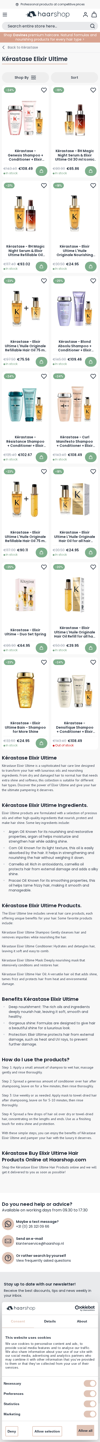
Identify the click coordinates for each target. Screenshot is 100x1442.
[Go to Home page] (50, 14)
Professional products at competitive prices (53, 4)
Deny (12, 1431)
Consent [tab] (18, 1321)
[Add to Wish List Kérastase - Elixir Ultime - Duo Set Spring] (44, 567)
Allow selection (47, 1431)
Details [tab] (50, 1321)
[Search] (92, 26)
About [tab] (82, 1321)
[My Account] (85, 14)
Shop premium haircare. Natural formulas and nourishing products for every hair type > (50, 37)
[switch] (90, 1393)
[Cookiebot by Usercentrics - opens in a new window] (73, 1308)
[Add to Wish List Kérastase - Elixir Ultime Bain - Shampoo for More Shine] (44, 662)
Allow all (85, 1431)
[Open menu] (5, 14)
